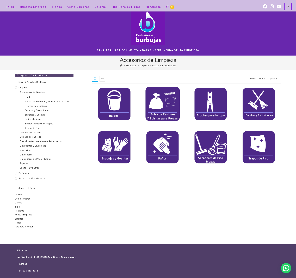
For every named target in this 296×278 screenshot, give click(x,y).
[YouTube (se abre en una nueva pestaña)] (279, 6)
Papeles (24, 163)
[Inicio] (121, 65)
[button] (286, 268)
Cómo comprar (22, 198)
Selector (19, 218)
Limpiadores (26, 154)
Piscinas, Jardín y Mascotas (32, 178)
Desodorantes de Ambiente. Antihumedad (41, 141)
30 (268, 78)
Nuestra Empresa (23, 214)
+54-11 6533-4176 (27, 270)
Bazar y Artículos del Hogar (32, 82)
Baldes (28, 97)
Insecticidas (26, 150)
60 (272, 78)
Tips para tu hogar (24, 226)
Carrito (18, 194)
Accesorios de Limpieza (164, 65)
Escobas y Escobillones (37, 110)
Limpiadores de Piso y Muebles (36, 159)
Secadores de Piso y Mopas (39, 123)
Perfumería (23, 173)
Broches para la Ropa (36, 106)
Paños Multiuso (33, 119)
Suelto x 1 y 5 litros (29, 168)
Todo (278, 78)
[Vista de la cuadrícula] (95, 79)
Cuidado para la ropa (30, 136)
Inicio (17, 206)
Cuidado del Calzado (30, 132)
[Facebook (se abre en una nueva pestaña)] (265, 6)
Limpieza (22, 87)
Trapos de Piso (32, 128)
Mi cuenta (19, 210)
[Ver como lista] (102, 79)
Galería (18, 202)
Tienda (18, 222)
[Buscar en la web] (288, 7)
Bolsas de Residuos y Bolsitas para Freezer (47, 101)
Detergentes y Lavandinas (33, 145)
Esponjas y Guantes (35, 114)
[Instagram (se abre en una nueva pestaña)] (272, 6)
